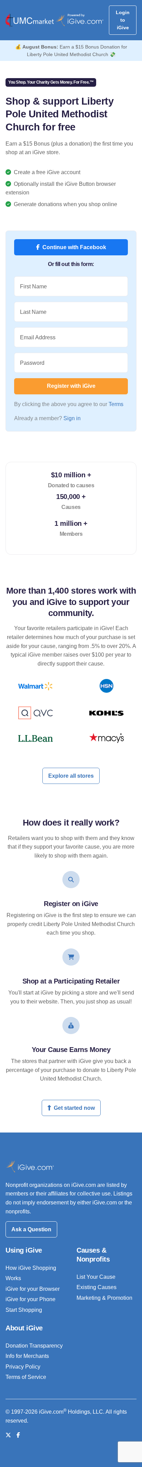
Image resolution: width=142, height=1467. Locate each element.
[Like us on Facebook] (18, 1435)
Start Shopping (24, 1310)
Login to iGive (123, 20)
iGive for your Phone (30, 1299)
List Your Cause (96, 1277)
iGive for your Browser (33, 1289)
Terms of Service (26, 1377)
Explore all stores (71, 776)
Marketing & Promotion (104, 1298)
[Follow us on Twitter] (8, 1435)
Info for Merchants (27, 1356)
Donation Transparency (34, 1346)
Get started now (74, 1108)
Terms (116, 404)
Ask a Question (31, 1229)
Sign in (72, 418)
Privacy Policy (23, 1367)
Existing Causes (96, 1287)
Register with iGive (71, 386)
